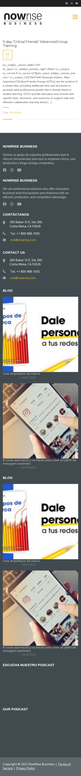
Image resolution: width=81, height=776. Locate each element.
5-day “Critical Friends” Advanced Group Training (35, 44)
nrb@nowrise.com (23, 240)
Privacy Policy (25, 768)
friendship (15, 112)
